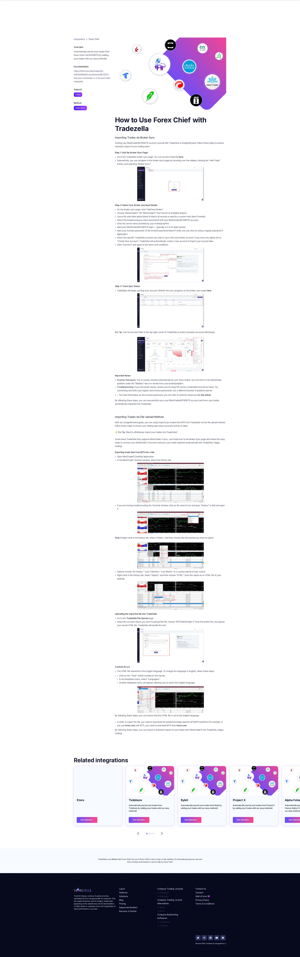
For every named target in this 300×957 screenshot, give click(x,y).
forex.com (130, 725)
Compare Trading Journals (170, 889)
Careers (199, 892)
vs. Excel (160, 911)
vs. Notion (161, 907)
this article (206, 395)
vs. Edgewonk (162, 896)
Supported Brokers (128, 907)
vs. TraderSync (163, 893)
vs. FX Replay (162, 926)
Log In (122, 889)
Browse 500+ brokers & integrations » (210, 943)
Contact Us (200, 889)
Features (123, 892)
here (181, 157)
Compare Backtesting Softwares (167, 916)
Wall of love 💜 (202, 896)
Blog (121, 900)
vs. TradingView (163, 922)
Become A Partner (128, 911)
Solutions (123, 896)
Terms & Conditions (204, 904)
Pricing (122, 904)
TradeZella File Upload (137, 618)
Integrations (79, 39)
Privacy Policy (202, 900)
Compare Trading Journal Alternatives (169, 902)
